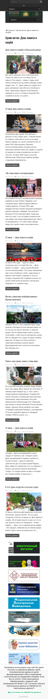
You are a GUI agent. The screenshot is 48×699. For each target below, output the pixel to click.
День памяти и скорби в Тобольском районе (23, 49)
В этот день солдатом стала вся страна (21, 487)
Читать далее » (12, 101)
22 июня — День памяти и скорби (19, 237)
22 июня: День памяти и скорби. (18, 108)
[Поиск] (41, 1)
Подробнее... (24, 696)
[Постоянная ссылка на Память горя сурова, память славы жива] (24, 384)
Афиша (18, 112)
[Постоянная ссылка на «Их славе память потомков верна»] (24, 196)
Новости (18, 53)
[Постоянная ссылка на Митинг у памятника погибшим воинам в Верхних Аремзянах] (24, 323)
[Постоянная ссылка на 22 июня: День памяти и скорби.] (24, 132)
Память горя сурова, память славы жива (21, 361)
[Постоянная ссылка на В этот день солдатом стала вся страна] (24, 510)
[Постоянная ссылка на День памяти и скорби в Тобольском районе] (24, 73)
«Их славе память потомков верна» (19, 173)
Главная (11, 30)
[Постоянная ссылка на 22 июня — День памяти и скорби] (24, 261)
